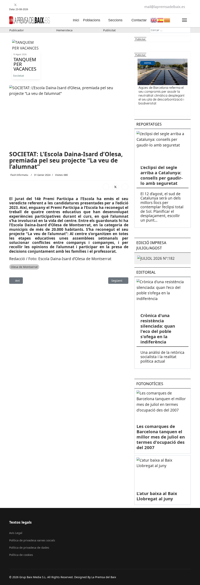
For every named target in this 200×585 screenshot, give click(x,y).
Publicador (16, 30)
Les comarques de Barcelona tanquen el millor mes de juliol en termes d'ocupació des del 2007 (161, 436)
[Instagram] (30, 4)
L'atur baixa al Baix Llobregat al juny (157, 495)
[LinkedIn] (125, 186)
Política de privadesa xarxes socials (32, 540)
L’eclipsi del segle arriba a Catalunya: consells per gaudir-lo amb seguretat (161, 175)
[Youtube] (20, 4)
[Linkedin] (25, 4)
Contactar (139, 20)
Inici (76, 20)
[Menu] (184, 20)
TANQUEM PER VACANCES (24, 64)
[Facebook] (10, 4)
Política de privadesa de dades (29, 547)
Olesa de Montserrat (24, 267)
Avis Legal (15, 533)
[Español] (160, 19)
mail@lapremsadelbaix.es (164, 6)
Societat (18, 75)
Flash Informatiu (19, 174)
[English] (154, 19)
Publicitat (109, 30)
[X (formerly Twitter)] (115, 186)
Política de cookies (21, 555)
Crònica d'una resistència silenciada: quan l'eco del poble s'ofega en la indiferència (157, 328)
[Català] (167, 19)
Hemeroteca (64, 30)
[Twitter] (15, 4)
